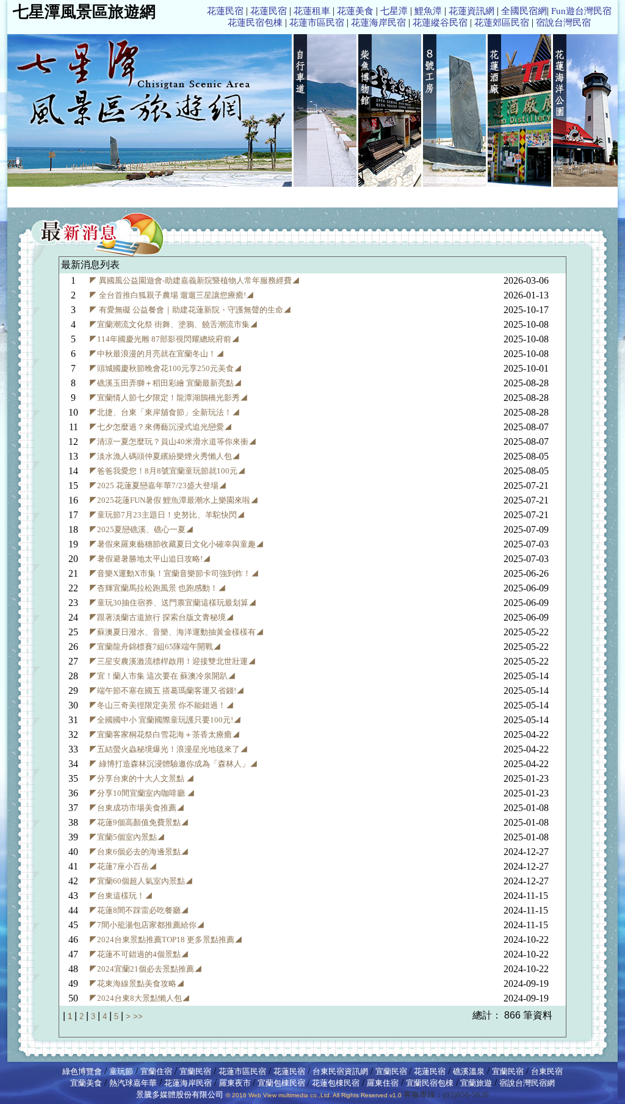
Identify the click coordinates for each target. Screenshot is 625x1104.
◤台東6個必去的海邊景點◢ (139, 851)
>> (138, 1016)
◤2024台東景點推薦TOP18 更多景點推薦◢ (165, 939)
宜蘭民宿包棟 (429, 1083)
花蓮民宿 (225, 11)
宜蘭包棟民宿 (282, 1083)
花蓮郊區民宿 (501, 22)
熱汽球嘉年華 (133, 1083)
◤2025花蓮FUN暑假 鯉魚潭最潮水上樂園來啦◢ (173, 500)
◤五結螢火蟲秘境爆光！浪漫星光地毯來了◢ (168, 749)
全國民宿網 (524, 11)
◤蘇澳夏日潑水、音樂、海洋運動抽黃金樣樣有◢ (176, 632)
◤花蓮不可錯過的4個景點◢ (139, 954)
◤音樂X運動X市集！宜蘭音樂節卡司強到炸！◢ (174, 573)
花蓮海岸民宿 (378, 22)
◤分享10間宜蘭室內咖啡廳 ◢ (142, 793)
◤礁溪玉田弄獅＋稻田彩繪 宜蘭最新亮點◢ (165, 383)
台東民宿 (547, 1071)
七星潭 (394, 11)
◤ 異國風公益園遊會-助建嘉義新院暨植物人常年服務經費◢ (194, 280)
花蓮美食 (355, 11)
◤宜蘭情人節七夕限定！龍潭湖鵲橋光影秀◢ (168, 397)
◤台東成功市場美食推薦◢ (136, 807)
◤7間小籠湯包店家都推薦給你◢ (146, 924)
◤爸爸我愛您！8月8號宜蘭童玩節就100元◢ (167, 470)
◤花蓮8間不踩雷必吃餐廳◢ (139, 910)
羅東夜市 (236, 1083)
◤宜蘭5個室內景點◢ (127, 837)
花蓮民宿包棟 (255, 22)
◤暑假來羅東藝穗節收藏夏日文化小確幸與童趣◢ (176, 544)
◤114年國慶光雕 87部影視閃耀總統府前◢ (164, 339)
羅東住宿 (383, 1083)
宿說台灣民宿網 (527, 1083)
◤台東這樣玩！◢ (121, 895)
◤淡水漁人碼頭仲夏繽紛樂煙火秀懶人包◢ (164, 456)
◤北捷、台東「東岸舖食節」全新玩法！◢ (164, 412)
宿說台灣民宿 (563, 22)
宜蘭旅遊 (475, 1083)
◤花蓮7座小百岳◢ (123, 866)
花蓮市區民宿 (316, 22)
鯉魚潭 (428, 11)
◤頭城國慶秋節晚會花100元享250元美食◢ (165, 368)
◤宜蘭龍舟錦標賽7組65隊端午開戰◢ (155, 646)
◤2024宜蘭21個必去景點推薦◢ (145, 968)
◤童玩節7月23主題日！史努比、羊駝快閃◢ (167, 514)
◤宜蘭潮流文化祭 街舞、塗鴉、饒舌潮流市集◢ (173, 324)
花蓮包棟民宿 (335, 1083)
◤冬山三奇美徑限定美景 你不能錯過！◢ (161, 705)
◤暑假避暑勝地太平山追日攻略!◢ (150, 558)
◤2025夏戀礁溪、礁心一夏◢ (141, 529)
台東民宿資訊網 (340, 1071)
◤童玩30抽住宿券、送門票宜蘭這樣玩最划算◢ (172, 602)
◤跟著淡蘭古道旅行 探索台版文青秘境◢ (161, 617)
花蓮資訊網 (471, 11)
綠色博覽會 (82, 1071)
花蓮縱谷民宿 (440, 22)
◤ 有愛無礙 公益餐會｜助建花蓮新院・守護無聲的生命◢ (190, 309)
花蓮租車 (312, 11)
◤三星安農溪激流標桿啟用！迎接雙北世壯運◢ (172, 661)
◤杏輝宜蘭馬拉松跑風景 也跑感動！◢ (157, 588)
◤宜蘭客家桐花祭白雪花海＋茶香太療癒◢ (164, 734)
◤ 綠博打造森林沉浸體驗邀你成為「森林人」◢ (173, 763)
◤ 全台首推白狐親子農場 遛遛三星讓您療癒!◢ (171, 295)
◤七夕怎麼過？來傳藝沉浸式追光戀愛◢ (160, 426)
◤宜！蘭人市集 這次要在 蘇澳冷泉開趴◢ (162, 675)
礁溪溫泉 (469, 1071)
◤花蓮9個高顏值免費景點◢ (139, 822)
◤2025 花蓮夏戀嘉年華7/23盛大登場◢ (157, 485)
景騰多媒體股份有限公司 (179, 1094)
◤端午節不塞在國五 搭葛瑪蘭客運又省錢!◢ (166, 690)
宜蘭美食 (86, 1083)
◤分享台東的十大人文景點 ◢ (141, 778)
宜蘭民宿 (195, 1071)
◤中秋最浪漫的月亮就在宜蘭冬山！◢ (156, 353)
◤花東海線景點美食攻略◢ (136, 983)
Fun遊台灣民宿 (581, 11)
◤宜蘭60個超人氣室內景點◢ (141, 881)
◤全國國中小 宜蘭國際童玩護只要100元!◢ (165, 719)
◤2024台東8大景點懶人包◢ (139, 998)
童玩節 (121, 1071)
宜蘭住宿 (156, 1071)
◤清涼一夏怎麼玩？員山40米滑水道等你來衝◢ (172, 441)
